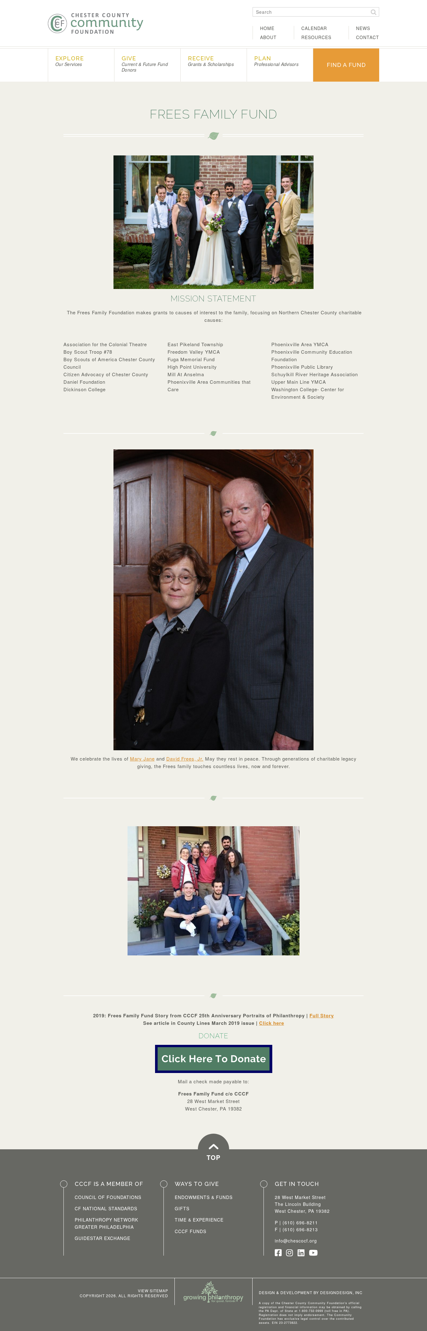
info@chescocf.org (296, 1240)
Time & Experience (199, 1220)
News (363, 28)
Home (267, 28)
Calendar (314, 28)
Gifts (182, 1208)
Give (145, 64)
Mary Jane (142, 758)
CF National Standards (106, 1208)
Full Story (321, 1015)
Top (213, 1157)
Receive (211, 61)
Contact (367, 37)
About (268, 37)
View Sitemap (153, 1290)
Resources (316, 37)
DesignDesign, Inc (341, 1292)
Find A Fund (346, 65)
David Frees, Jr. (184, 758)
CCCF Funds (190, 1231)
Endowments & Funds (204, 1197)
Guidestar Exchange (102, 1238)
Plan (276, 61)
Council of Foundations (108, 1197)
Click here (271, 1023)
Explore (69, 61)
